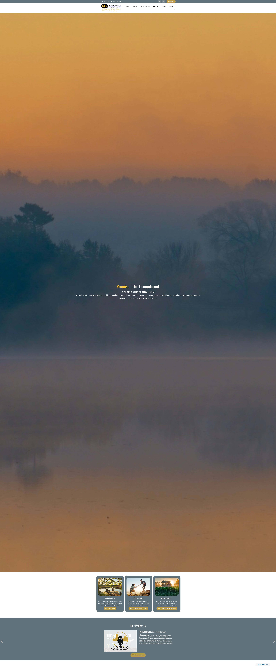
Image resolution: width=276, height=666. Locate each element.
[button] (128, 6)
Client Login (171, 1)
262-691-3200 (105, 1)
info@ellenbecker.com (117, 1)
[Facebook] (163, 1)
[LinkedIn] (159, 1)
